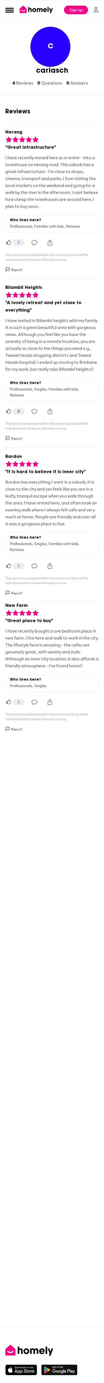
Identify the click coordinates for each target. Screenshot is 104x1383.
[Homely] (52, 1350)
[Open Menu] (9, 9)
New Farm (16, 606)
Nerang (13, 132)
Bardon (13, 457)
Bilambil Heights (23, 288)
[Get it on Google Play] (59, 1370)
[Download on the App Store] (23, 1370)
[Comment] (34, 242)
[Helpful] (8, 242)
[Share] (49, 242)
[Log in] (96, 9)
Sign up (76, 9)
